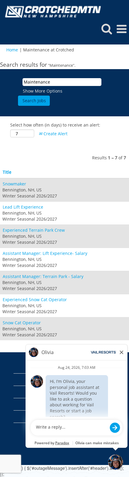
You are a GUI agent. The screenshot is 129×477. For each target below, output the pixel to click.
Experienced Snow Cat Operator (35, 299)
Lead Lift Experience (23, 207)
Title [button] (7, 172)
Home (12, 50)
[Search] (106, 28)
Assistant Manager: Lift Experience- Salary (45, 253)
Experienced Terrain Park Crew (34, 230)
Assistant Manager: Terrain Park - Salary (43, 276)
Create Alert (55, 133)
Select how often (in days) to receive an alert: (55, 125)
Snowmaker (14, 184)
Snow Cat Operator (22, 323)
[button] (121, 28)
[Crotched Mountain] (50, 11)
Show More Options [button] (42, 91)
